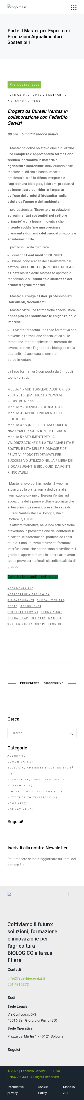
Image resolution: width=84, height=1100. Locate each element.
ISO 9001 (38, 618)
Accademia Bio (21, 588)
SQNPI (40, 624)
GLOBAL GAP (18, 618)
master (55, 618)
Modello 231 (69, 1090)
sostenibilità (20, 624)
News (36, 101)
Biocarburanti (21, 600)
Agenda (14, 756)
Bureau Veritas (51, 600)
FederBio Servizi (23, 612)
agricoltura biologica (29, 594)
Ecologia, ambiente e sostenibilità (41, 767)
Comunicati (18, 761)
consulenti (31, 606)
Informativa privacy (16, 1090)
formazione (52, 612)
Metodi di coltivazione (29, 797)
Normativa (17, 809)
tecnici (55, 624)
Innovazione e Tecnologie (32, 791)
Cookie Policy (43, 1090)
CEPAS (13, 606)
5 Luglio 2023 (26, 85)
